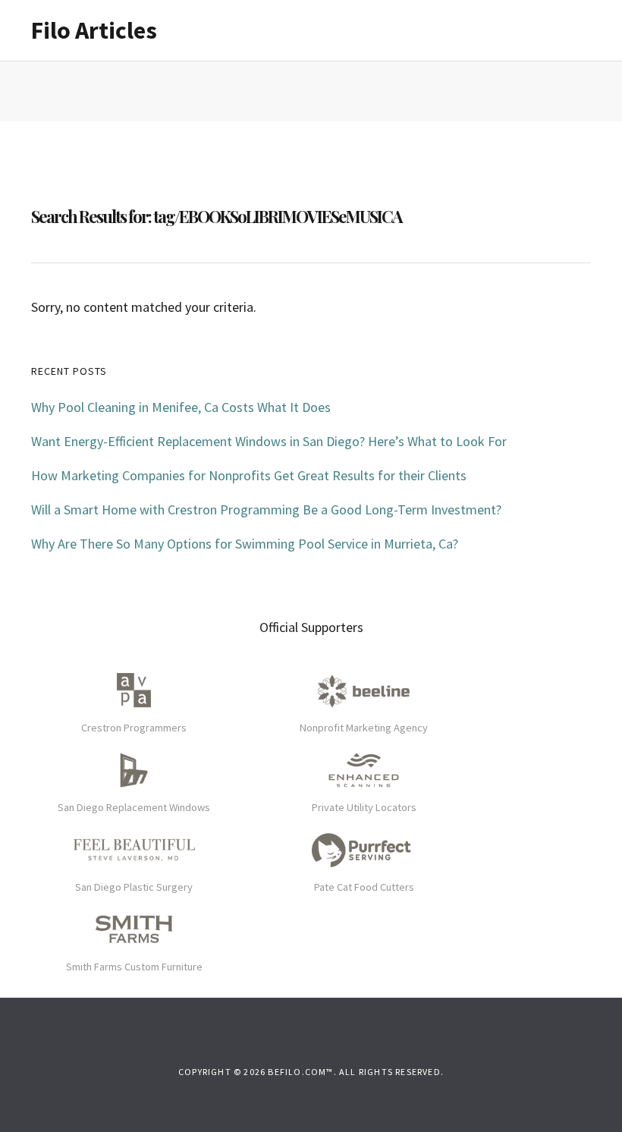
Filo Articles (94, 30)
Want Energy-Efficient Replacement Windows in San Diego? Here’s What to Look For (269, 441)
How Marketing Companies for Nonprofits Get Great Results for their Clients (248, 475)
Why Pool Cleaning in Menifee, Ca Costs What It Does (181, 407)
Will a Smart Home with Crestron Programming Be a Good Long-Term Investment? (266, 509)
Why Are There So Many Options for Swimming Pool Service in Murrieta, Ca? (244, 543)
